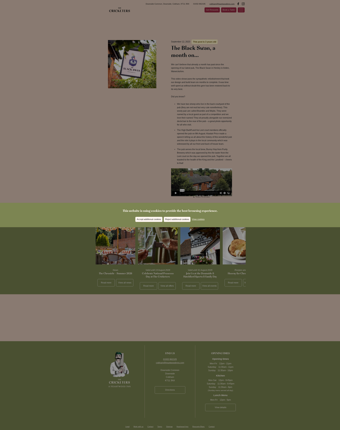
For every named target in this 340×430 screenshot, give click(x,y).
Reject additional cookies (177, 219)
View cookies (198, 219)
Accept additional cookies (149, 219)
